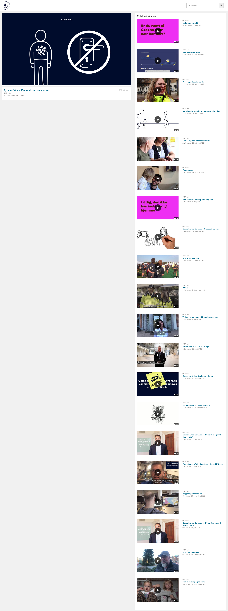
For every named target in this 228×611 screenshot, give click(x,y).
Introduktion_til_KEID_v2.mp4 (195, 346)
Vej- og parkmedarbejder (193, 82)
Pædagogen (187, 170)
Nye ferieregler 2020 (191, 52)
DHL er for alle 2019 (191, 258)
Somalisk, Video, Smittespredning (197, 376)
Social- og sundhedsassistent (196, 141)
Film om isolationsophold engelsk (197, 199)
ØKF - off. (7, 93)
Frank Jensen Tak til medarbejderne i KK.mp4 (202, 464)
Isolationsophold (190, 23)
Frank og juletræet (190, 552)
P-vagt (185, 288)
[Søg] (221, 5)
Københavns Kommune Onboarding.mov (200, 229)
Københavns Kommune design (196, 405)
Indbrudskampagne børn (193, 582)
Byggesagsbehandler (192, 494)
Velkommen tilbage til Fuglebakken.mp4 (200, 317)
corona (21, 95)
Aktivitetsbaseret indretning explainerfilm (201, 111)
